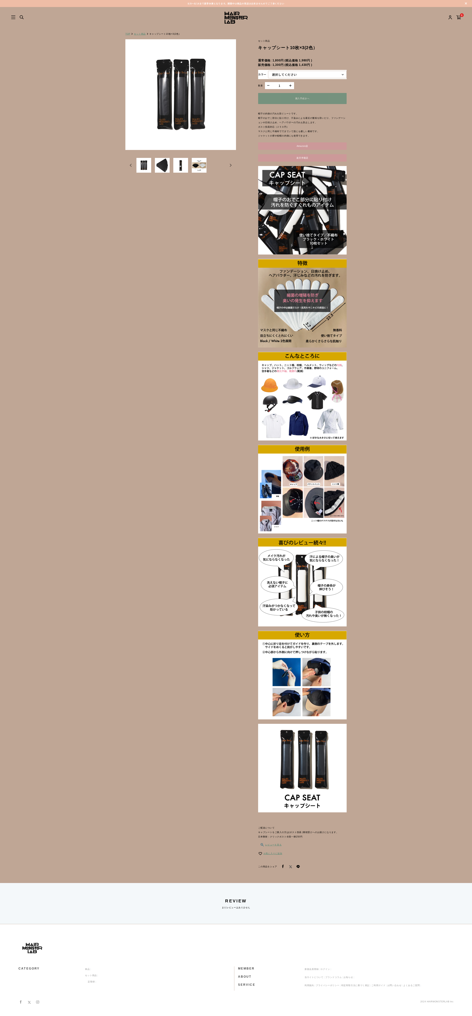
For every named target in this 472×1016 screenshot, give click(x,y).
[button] (143, 165)
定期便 (91, 981)
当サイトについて (314, 977)
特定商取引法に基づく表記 (355, 985)
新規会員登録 (312, 969)
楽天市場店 (302, 158)
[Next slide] (230, 165)
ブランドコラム (333, 977)
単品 (87, 969)
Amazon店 (302, 146)
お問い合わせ (394, 985)
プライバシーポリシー (327, 985)
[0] (458, 17)
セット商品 (140, 34)
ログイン (325, 969)
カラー (262, 74)
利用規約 (309, 985)
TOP (127, 34)
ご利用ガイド (378, 985)
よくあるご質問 (411, 985)
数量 (260, 85)
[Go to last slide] (131, 165)
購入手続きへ (302, 98)
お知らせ (348, 977)
